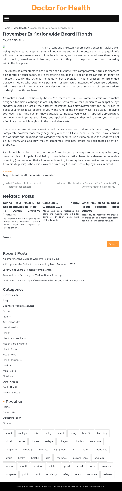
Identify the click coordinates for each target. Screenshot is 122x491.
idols (47, 457)
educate (43, 449)
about (9, 433)
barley (48, 433)
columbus (79, 441)
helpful (35, 457)
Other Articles (10, 381)
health (21, 457)
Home (6, 406)
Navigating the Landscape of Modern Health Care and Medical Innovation (43, 280)
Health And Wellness (14, 338)
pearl (67, 466)
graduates (101, 449)
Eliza (21, 40)
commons (95, 441)
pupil (37, 474)
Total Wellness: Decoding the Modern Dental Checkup (32, 275)
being (73, 433)
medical (10, 466)
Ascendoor (76, 486)
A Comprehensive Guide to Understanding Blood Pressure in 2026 (39, 264)
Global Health (10, 327)
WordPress (100, 486)
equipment (60, 449)
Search (7, 237)
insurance (61, 457)
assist (36, 433)
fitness (86, 449)
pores (92, 466)
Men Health (8, 172)
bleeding (102, 433)
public (25, 474)
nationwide (35, 175)
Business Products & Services (18, 305)
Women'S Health (12, 392)
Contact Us (9, 412)
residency (51, 474)
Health (6, 333)
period (79, 466)
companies (11, 449)
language (99, 457)
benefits (86, 433)
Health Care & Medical (15, 343)
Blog (5, 300)
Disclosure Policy (12, 417)
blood (9, 441)
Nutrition (8, 376)
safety (66, 474)
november (49, 175)
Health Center (10, 349)
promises (106, 466)
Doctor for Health (61, 7)
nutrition (38, 466)
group (9, 457)
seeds (78, 474)
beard (15, 175)
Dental (6, 311)
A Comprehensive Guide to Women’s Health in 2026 (31, 258)
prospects (11, 474)
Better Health (10, 295)
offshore (53, 466)
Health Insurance (12, 360)
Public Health (10, 387)
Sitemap (7, 423)
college (49, 441)
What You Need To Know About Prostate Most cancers (100, 206)
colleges (63, 441)
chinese (35, 441)
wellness (107, 474)
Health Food (9, 354)
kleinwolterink (80, 457)
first (74, 449)
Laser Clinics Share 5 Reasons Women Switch (27, 269)
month (24, 175)
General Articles (11, 322)
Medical (7, 365)
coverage (28, 449)
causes (21, 441)
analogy (22, 433)
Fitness (7, 316)
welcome (92, 474)
